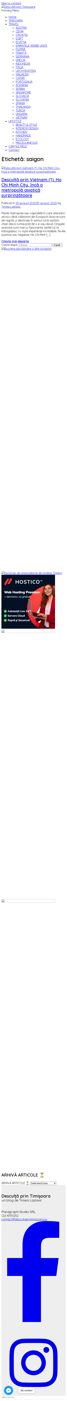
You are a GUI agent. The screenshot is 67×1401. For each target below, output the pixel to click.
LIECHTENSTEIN (26, 71)
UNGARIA (21, 114)
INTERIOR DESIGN (27, 128)
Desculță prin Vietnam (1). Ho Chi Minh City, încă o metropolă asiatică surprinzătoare (31, 187)
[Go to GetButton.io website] (8, 1397)
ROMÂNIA (22, 85)
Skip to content (11, 3)
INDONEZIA (23, 63)
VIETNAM (21, 117)
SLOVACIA (22, 96)
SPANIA (20, 103)
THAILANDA (23, 107)
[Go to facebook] (8, 1390)
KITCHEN (21, 132)
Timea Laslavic (11, 206)
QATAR (20, 78)
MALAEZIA (22, 74)
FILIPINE (21, 49)
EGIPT (19, 38)
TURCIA (20, 110)
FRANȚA (21, 53)
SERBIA (20, 89)
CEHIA (20, 31)
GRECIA (20, 60)
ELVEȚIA (21, 42)
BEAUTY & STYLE (26, 125)
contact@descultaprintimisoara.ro (24, 1219)
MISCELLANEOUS (27, 143)
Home (12, 17)
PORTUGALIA (24, 81)
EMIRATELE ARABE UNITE (31, 45)
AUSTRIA (21, 27)
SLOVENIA (22, 99)
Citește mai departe (15, 241)
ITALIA (19, 67)
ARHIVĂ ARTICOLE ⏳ (15, 1183)
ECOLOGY (22, 139)
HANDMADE (23, 135)
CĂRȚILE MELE (18, 146)
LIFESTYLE (15, 121)
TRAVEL (14, 24)
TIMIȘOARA (16, 20)
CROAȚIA (22, 35)
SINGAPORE (23, 92)
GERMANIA (22, 56)
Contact (14, 150)
